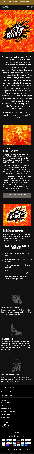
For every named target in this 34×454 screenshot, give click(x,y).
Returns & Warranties (8, 411)
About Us (4, 406)
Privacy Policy (5, 417)
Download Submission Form (17, 195)
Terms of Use (5, 414)
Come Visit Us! (8, 387)
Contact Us (4, 400)
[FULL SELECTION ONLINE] (17, 296)
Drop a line (6, 391)
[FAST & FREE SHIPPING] (17, 363)
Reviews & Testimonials (8, 403)
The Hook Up (7, 395)
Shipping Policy (6, 408)
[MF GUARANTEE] (17, 328)
